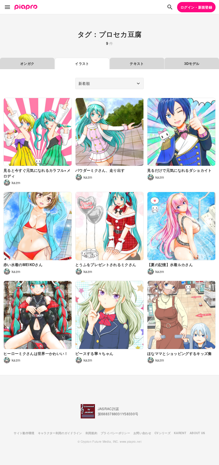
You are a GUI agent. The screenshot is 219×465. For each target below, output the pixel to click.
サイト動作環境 (24, 433)
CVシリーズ (163, 433)
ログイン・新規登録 (196, 7)
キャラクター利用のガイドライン (60, 433)
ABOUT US (197, 433)
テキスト (137, 63)
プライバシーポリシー (115, 433)
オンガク (27, 63)
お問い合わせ (142, 433)
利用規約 (91, 433)
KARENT (180, 433)
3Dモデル (192, 63)
